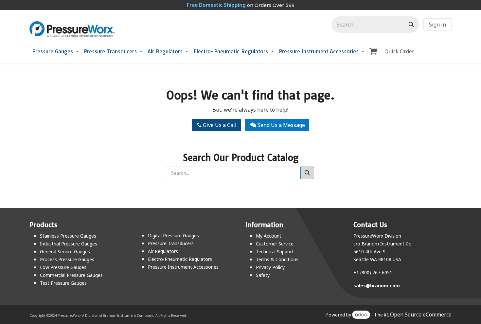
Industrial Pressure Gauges (68, 244)
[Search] (411, 24)
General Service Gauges (65, 251)
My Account (268, 236)
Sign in (437, 24)
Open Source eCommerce (421, 314)
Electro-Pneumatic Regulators (180, 259)
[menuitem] (55, 51)
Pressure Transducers (171, 243)
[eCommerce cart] (374, 51)
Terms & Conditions (277, 259)
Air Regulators (163, 251)
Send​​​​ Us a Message (280, 125)
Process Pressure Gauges (67, 259)
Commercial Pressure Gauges (71, 275)
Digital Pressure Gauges (173, 235)
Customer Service (275, 244)
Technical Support (275, 251)
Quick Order (399, 51)
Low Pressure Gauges (63, 267)
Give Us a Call (219, 125)
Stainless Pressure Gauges (68, 236)
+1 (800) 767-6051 (372, 272)
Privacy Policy (270, 267)
